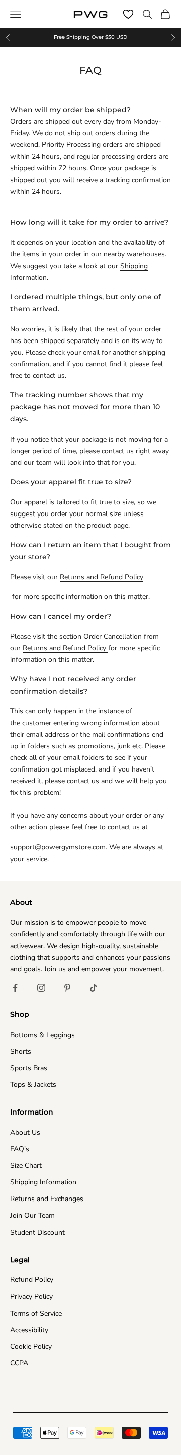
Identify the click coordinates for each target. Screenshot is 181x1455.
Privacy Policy (31, 1296)
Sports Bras (28, 1068)
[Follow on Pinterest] (67, 988)
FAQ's (19, 1149)
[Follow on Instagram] (41, 988)
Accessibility (29, 1330)
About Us (25, 1132)
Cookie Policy (31, 1346)
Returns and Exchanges (46, 1199)
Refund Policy (31, 1280)
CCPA (19, 1363)
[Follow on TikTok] (93, 988)
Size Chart (26, 1165)
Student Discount (37, 1232)
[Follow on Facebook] (15, 988)
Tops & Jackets (33, 1084)
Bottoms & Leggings (42, 1035)
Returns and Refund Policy (101, 577)
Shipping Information (43, 1182)
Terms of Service (36, 1313)
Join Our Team (32, 1215)
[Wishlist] (128, 14)
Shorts (20, 1051)
